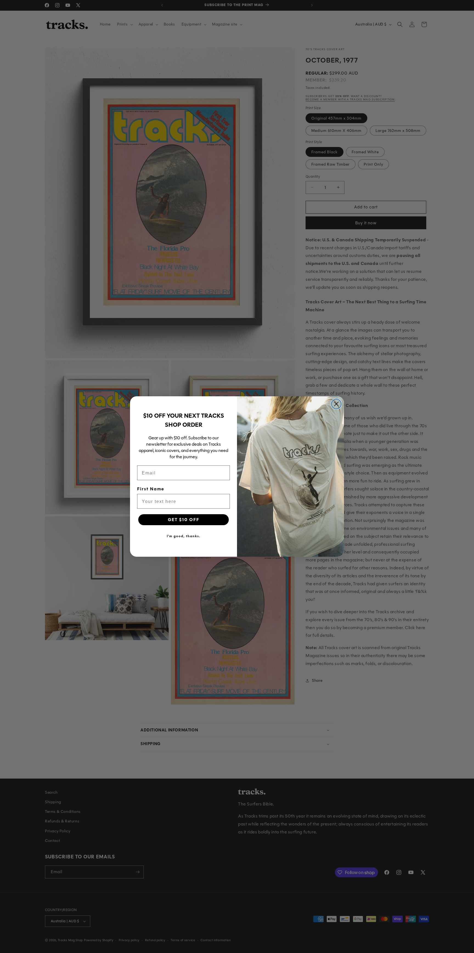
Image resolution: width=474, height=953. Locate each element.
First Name (150, 489)
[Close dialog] (336, 404)
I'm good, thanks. (184, 536)
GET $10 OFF (183, 519)
